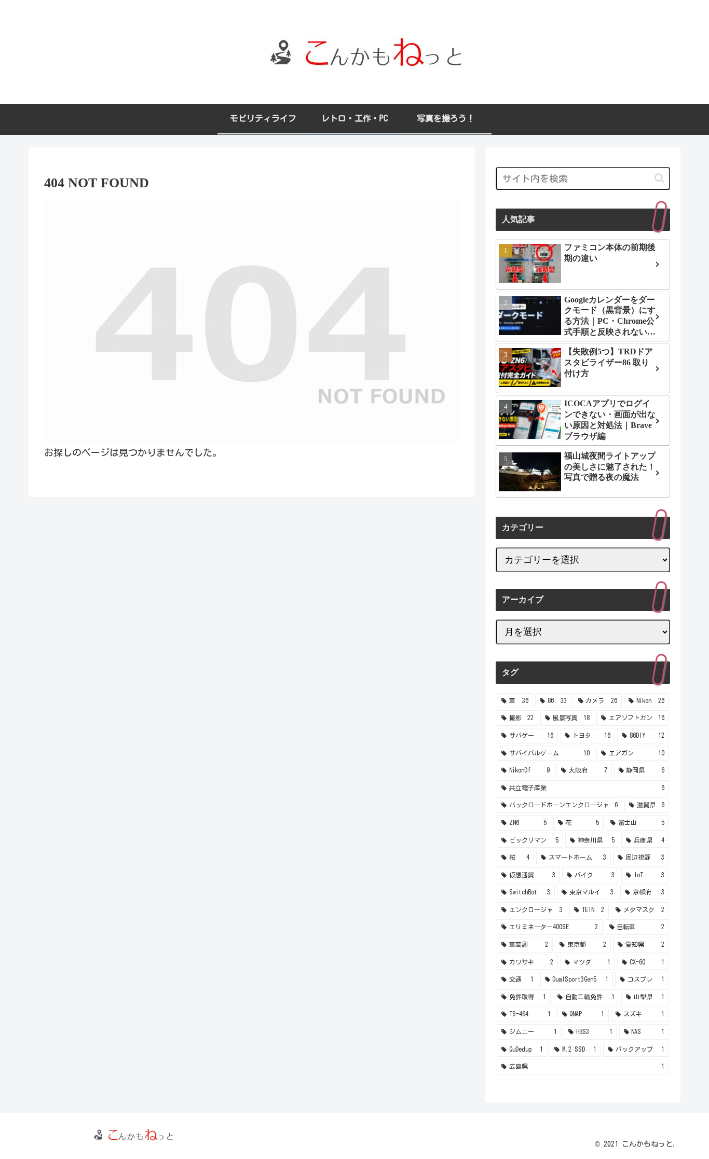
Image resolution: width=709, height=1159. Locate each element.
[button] (659, 178)
